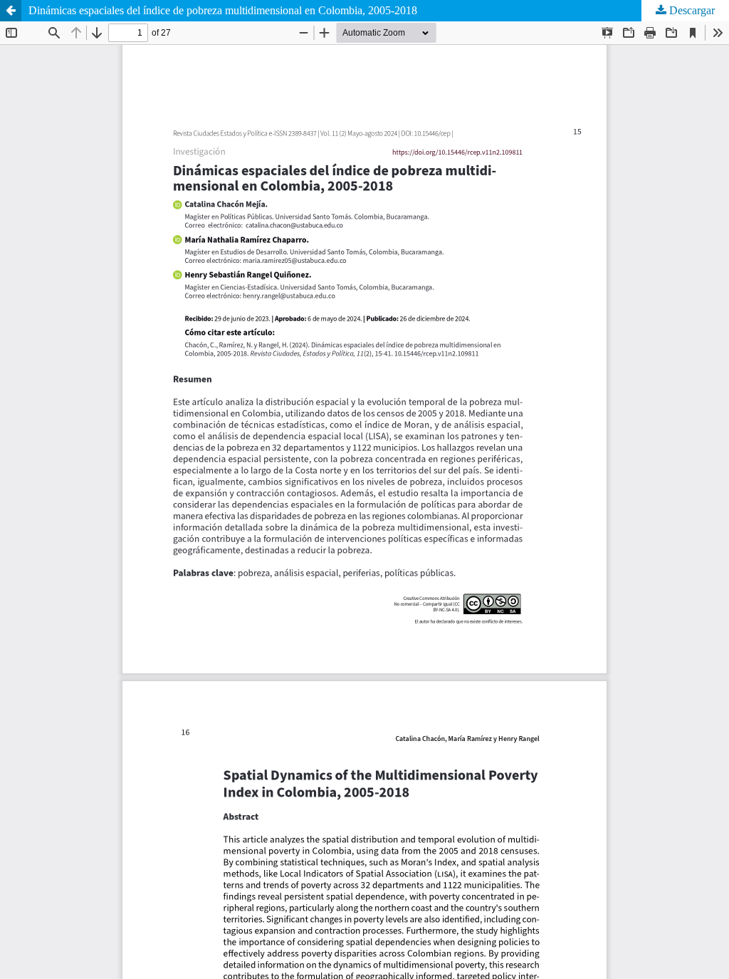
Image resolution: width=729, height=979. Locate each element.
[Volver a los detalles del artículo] (10, 10)
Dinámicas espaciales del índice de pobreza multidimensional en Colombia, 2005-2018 (222, 10)
